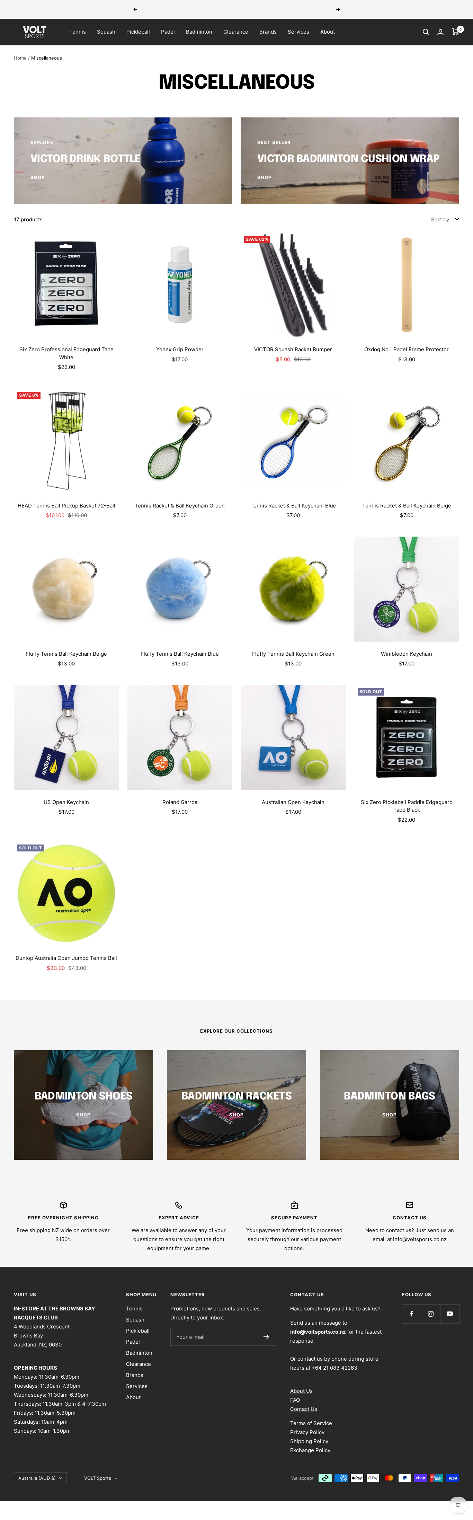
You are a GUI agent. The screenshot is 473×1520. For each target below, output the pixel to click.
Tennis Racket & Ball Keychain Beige (406, 505)
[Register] (266, 1336)
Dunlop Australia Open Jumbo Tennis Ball (66, 958)
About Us (301, 1391)
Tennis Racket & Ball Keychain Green (180, 505)
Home (20, 58)
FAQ (295, 1400)
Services (298, 31)
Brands (268, 31)
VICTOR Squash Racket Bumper (293, 349)
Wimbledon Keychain (406, 654)
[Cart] (455, 31)
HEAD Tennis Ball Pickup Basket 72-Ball (66, 505)
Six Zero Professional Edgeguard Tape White (66, 353)
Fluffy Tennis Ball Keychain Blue (180, 654)
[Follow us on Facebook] (411, 1313)
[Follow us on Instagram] (430, 1313)
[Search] (426, 32)
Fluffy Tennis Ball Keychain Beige (66, 654)
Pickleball (138, 31)
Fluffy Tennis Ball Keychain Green (293, 654)
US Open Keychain (66, 802)
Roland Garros (179, 802)
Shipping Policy (309, 1441)
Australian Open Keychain (293, 802)
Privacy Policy (307, 1432)
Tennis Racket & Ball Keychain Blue (293, 505)
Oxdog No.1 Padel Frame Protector (406, 349)
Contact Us (303, 1409)
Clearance (235, 31)
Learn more (284, 9)
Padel (168, 31)
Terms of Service (311, 1423)
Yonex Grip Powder (180, 349)
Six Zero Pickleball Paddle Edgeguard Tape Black (407, 806)
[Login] (440, 32)
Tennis (77, 31)
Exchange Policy (310, 1450)
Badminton (199, 31)
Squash (106, 31)
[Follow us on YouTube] (449, 1313)
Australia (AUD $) (37, 1478)
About (327, 31)
